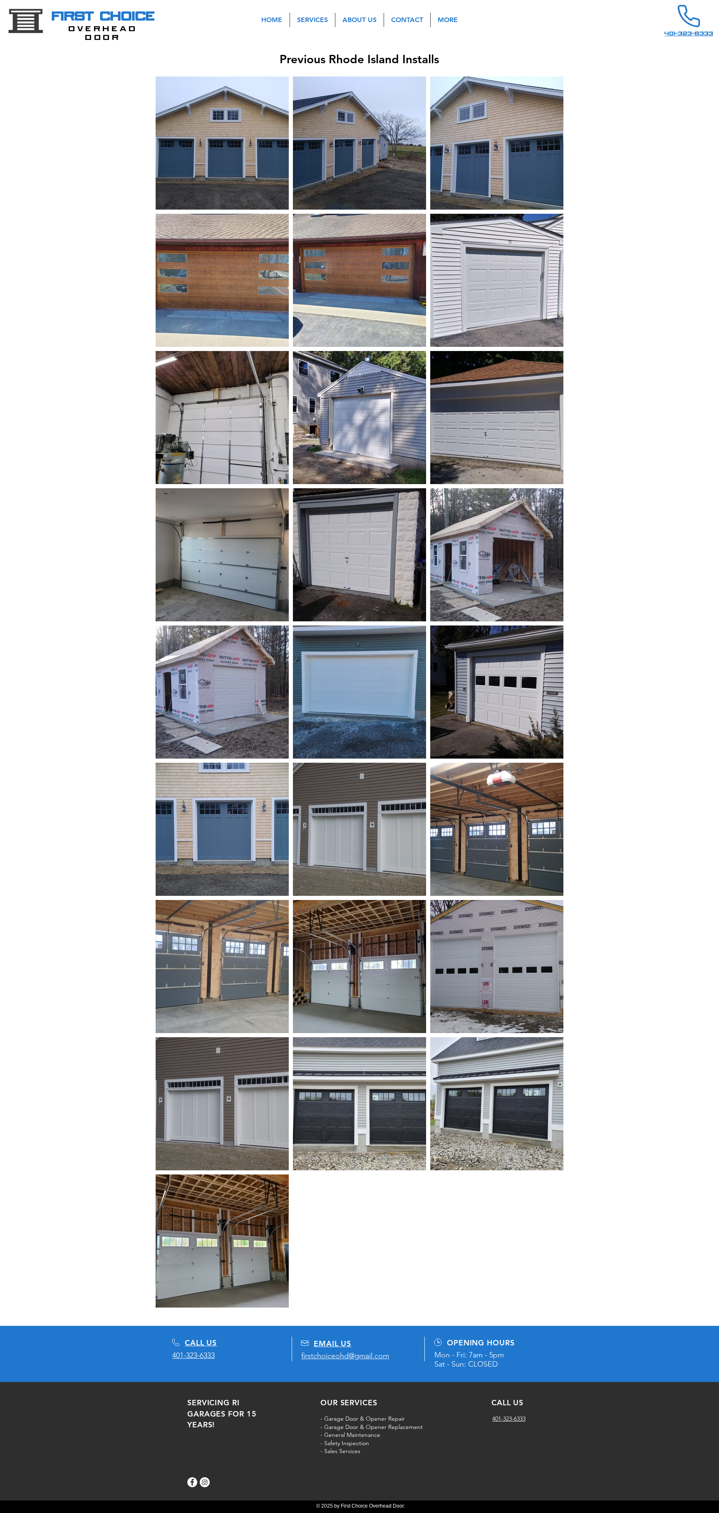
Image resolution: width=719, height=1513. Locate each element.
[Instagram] (205, 1482)
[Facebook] (192, 1482)
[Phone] (688, 16)
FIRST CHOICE (103, 16)
